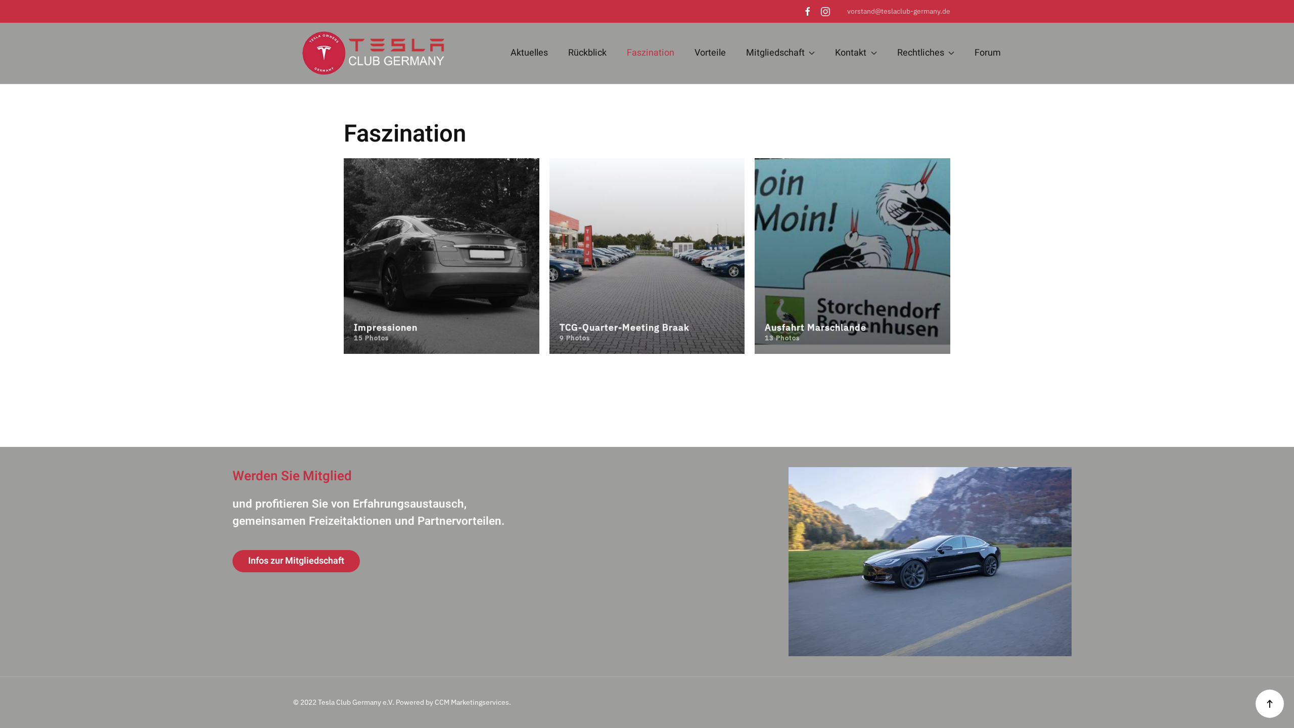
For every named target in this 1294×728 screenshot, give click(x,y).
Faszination (650, 53)
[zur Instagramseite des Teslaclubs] (825, 11)
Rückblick (587, 53)
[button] (1270, 704)
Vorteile (710, 53)
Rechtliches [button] (920, 53)
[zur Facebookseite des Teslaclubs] (808, 11)
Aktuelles (529, 53)
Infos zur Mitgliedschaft (296, 561)
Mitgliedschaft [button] (775, 53)
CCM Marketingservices (472, 702)
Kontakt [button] (850, 53)
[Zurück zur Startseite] (369, 53)
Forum (988, 53)
